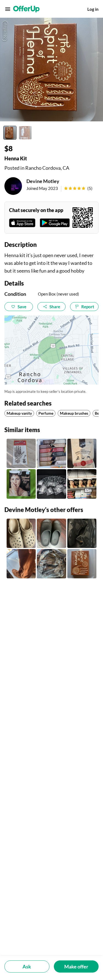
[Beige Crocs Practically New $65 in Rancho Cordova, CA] (21, 533)
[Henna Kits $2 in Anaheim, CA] (81, 483)
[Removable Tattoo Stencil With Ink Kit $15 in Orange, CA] (51, 483)
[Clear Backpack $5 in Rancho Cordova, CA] (51, 563)
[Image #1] (9, 133)
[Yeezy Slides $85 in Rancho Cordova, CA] (51, 533)
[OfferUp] (26, 9)
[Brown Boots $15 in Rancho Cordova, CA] (21, 563)
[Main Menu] (7, 9)
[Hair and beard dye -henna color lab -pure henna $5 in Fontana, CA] (81, 453)
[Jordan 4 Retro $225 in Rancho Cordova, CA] (81, 533)
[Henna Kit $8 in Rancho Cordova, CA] (81, 563)
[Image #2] (25, 133)
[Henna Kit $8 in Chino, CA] (21, 483)
